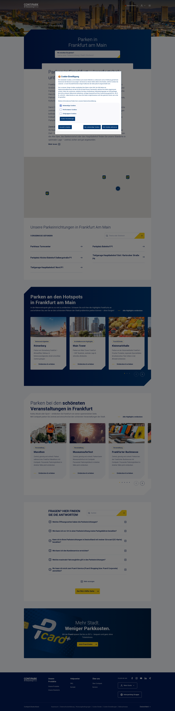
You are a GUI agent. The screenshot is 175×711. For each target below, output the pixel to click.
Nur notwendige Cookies (92, 127)
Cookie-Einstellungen (67, 118)
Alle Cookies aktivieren (110, 127)
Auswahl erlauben (65, 127)
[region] (88, 102)
